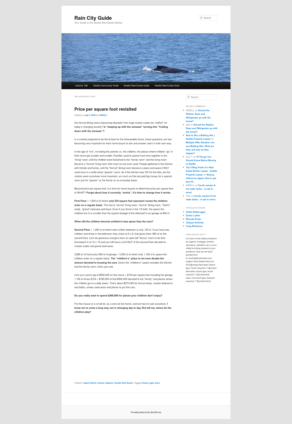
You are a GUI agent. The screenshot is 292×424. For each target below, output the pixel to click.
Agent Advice (89, 382)
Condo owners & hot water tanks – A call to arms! (200, 189)
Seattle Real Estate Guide (136, 85)
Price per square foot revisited (105, 109)
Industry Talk (81, 85)
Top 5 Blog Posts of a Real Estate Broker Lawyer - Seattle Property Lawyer (201, 171)
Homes (101, 382)
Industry (109, 382)
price (157, 382)
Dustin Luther (193, 215)
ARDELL (103, 115)
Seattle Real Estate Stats (167, 85)
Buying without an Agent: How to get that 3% (201, 178)
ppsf (152, 382)
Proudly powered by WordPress (146, 412)
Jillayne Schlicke (195, 222)
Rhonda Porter (193, 219)
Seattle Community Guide (105, 85)
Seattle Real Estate (123, 382)
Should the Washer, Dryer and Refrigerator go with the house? (201, 128)
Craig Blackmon (194, 226)
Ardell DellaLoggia (195, 211)
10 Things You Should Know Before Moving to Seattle (201, 160)
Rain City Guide (93, 17)
